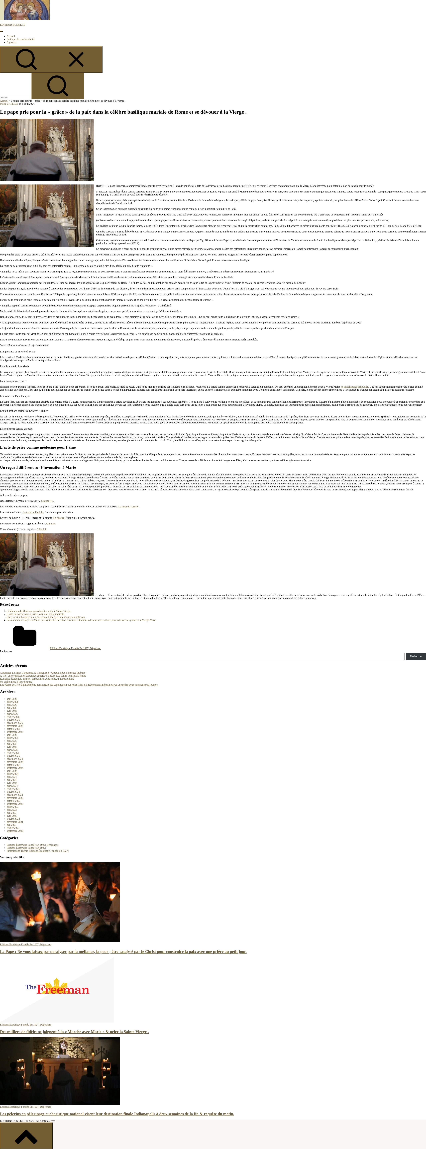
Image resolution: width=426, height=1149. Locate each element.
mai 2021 (11, 824)
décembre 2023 (15, 794)
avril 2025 (12, 746)
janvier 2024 (13, 791)
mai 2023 (11, 812)
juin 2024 (12, 776)
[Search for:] (15, 97)
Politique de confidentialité (21, 39)
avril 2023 (12, 815)
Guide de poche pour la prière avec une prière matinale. (36, 614)
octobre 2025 (13, 728)
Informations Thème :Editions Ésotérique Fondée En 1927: (38, 850)
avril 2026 (12, 710)
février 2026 (13, 716)
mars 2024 (12, 785)
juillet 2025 (12, 737)
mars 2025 (12, 749)
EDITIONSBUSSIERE (12, 24)
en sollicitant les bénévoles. (354, 386)
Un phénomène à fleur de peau (16, 681)
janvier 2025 (13, 755)
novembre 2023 (15, 797)
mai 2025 (11, 743)
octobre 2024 (13, 764)
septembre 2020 (15, 830)
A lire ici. (51, 523)
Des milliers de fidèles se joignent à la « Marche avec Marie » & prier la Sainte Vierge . (74, 1032)
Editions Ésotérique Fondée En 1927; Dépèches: (75, 648)
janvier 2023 (13, 818)
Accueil (11, 36)
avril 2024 (12, 782)
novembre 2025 (15, 725)
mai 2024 (11, 779)
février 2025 (13, 752)
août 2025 (12, 734)
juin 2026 (12, 704)
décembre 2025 (15, 722)
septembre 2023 (15, 803)
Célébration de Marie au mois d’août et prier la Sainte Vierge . (39, 611)
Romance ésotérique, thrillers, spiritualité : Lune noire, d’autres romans (37, 678)
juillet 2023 (12, 806)
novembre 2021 (15, 821)
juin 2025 (12, 740)
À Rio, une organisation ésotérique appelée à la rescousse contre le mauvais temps (43, 675)
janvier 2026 (13, 719)
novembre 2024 (15, 761)
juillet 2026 (12, 701)
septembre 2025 (15, 731)
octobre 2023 (13, 800)
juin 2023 (12, 809)
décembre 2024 (15, 758)
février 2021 (13, 827)
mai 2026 (11, 707)
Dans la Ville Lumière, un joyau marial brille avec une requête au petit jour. (46, 617)
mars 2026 (12, 713)
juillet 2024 (12, 773)
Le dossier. (59, 517)
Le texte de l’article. (128, 506)
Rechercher (6, 651)
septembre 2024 (15, 767)
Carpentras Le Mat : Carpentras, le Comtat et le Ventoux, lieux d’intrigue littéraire (42, 672)
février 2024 (13, 788)
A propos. (12, 42)
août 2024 (12, 770)
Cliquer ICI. (47, 500)
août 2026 (12, 698)
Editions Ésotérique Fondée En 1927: (26, 847)
